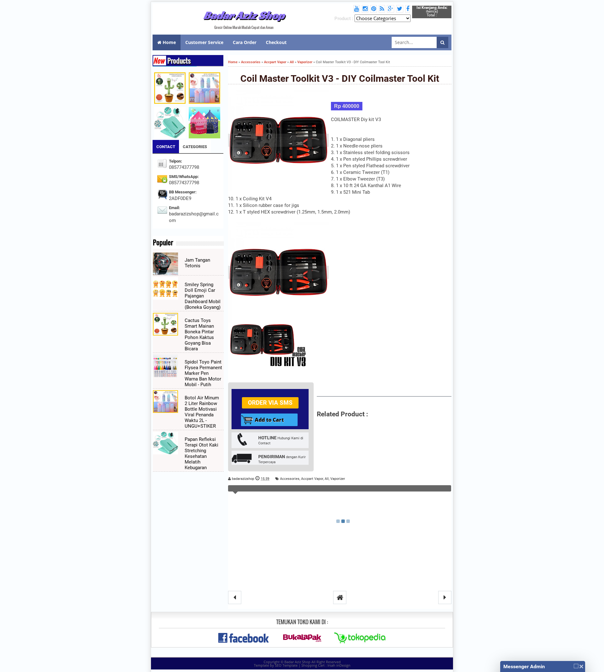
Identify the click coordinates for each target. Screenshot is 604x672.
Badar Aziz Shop (244, 15)
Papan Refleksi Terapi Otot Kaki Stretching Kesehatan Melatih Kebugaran (201, 453)
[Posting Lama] (444, 597)
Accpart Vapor (312, 479)
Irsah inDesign (338, 665)
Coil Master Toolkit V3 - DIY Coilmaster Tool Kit (339, 78)
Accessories (289, 479)
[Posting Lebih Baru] (234, 597)
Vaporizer (337, 479)
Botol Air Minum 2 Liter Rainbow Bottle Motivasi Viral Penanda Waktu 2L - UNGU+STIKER (202, 412)
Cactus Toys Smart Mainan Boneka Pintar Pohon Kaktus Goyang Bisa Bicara (199, 335)
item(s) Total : (432, 11)
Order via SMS (270, 402)
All (327, 479)
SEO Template (286, 665)
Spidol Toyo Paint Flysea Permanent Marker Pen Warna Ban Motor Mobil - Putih (203, 373)
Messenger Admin (524, 666)
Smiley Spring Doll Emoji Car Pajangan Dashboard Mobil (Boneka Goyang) (203, 296)
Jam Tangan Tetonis (197, 263)
